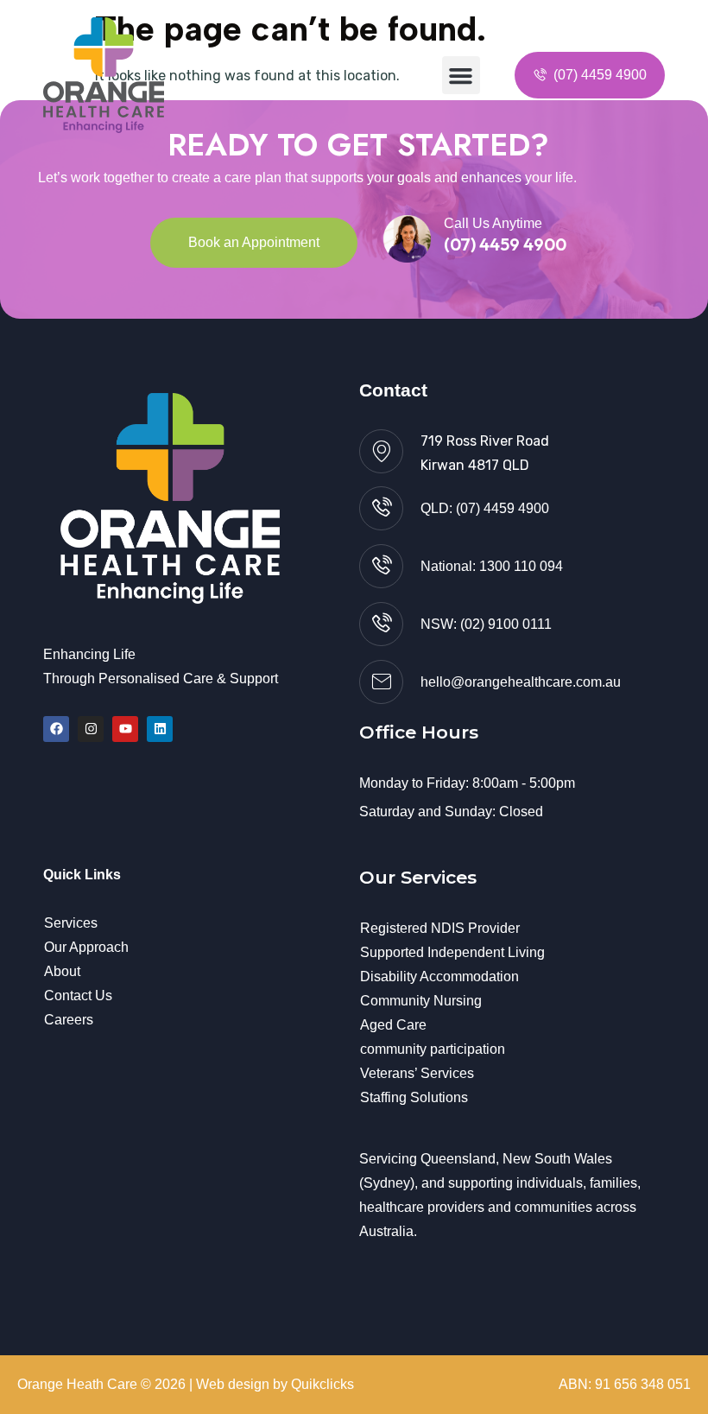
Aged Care (393, 1025)
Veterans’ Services (417, 1073)
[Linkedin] (160, 729)
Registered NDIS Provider (440, 928)
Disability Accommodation (439, 976)
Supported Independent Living (452, 952)
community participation (432, 1049)
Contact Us (78, 995)
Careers (68, 1019)
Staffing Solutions (414, 1097)
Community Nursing (421, 1000)
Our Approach (86, 947)
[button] (461, 75)
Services (71, 923)
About (62, 971)
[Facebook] (56, 729)
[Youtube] (125, 729)
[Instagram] (91, 729)
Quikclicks (322, 1384)
